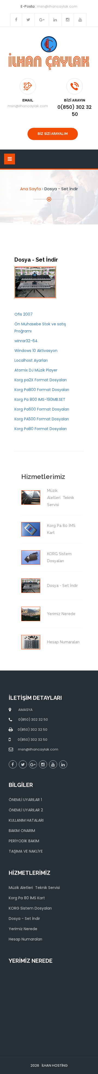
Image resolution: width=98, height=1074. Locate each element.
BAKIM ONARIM (22, 830)
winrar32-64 (26, 341)
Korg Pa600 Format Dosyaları (41, 409)
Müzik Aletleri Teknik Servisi (34, 887)
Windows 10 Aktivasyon (35, 350)
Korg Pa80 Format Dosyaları (40, 428)
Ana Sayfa (30, 189)
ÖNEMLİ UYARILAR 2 (26, 810)
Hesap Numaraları (25, 939)
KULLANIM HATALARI (26, 820)
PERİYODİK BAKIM (24, 841)
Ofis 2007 (23, 314)
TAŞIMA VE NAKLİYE (26, 851)
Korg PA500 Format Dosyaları (41, 419)
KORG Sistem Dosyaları (30, 908)
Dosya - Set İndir (24, 918)
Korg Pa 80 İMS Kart (27, 898)
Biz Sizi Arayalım (53, 134)
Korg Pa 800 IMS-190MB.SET (39, 399)
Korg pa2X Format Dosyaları (40, 380)
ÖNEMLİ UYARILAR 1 (25, 799)
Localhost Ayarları (31, 360)
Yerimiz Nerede (23, 929)
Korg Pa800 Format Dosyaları (41, 389)
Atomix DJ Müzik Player (35, 370)
